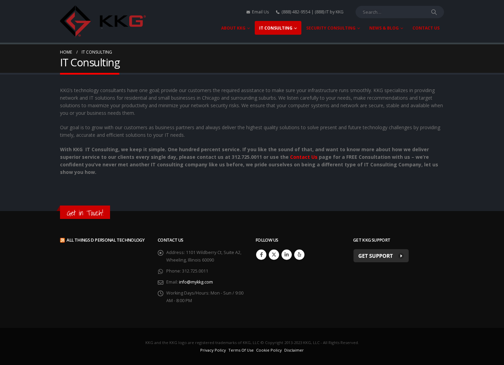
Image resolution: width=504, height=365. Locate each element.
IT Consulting (275, 28)
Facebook (261, 255)
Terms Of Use (241, 350)
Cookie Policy (269, 350)
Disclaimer (294, 350)
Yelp (299, 255)
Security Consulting (331, 28)
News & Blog (384, 28)
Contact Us (426, 28)
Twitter (274, 255)
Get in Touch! (85, 213)
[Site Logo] (103, 21)
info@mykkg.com (196, 282)
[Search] (434, 12)
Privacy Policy (213, 350)
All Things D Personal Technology (105, 240)
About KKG (233, 28)
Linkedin (286, 255)
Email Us (260, 12)
